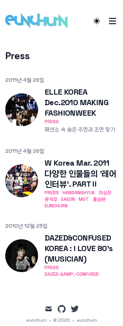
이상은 (105, 193)
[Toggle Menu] (112, 21)
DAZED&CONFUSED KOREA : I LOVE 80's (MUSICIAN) (79, 248)
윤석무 (51, 199)
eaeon (68, 199)
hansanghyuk (79, 193)
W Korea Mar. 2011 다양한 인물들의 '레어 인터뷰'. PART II (80, 173)
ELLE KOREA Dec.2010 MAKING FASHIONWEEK (76, 102)
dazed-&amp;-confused (72, 274)
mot (84, 199)
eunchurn (56, 206)
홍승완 (99, 199)
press (52, 122)
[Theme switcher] (97, 21)
